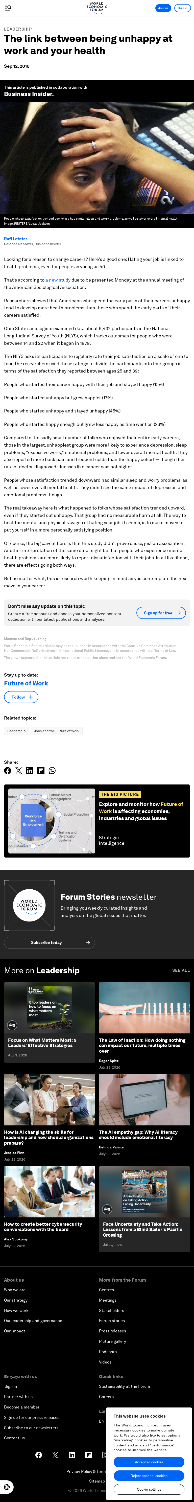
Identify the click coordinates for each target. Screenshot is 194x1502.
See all (181, 970)
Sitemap (97, 1481)
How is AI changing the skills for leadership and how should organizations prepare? (48, 1137)
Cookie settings (149, 1489)
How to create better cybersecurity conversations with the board (43, 1226)
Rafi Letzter (15, 238)
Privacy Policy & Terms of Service (97, 1471)
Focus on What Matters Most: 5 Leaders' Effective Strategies (42, 1042)
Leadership (18, 29)
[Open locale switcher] (6, 1487)
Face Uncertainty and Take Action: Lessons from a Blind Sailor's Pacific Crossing (142, 1229)
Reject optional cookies (149, 1476)
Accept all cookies (149, 1462)
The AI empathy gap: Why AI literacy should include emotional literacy (138, 1134)
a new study (57, 280)
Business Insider (28, 94)
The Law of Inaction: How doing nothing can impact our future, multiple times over (142, 1045)
